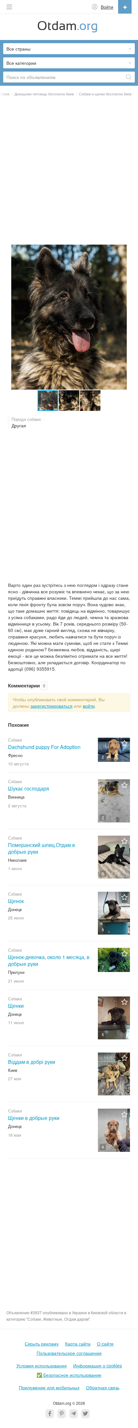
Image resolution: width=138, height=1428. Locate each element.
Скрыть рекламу (42, 1343)
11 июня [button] (16, 1022)
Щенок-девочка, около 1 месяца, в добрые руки (49, 960)
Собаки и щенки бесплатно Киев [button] (105, 93)
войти (89, 706)
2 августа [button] (17, 805)
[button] (9, 7)
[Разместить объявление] (125, 7)
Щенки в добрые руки (33, 1118)
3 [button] (103, 873)
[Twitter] (85, 1413)
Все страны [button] (18, 48)
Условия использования (41, 1365)
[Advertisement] (69, 172)
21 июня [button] (16, 981)
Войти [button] (107, 7)
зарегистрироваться (51, 706)
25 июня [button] (16, 918)
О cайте (105, 1343)
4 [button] (103, 1147)
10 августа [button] (18, 764)
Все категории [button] (21, 63)
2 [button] (103, 757)
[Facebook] (50, 1413)
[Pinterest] (61, 1413)
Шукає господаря (28, 788)
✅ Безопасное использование (69, 1375)
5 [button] (103, 1034)
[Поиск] (129, 77)
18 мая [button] (14, 1135)
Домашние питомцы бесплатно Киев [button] (44, 93)
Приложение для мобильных (49, 1387)
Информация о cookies (97, 1365)
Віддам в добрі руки (31, 1061)
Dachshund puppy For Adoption (44, 747)
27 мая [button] (14, 1078)
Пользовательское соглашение (69, 1353)
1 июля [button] (15, 868)
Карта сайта (78, 1343)
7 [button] (103, 967)
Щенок (16, 901)
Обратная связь (102, 1387)
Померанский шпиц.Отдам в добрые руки (41, 848)
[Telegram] (73, 1413)
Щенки (16, 1005)
